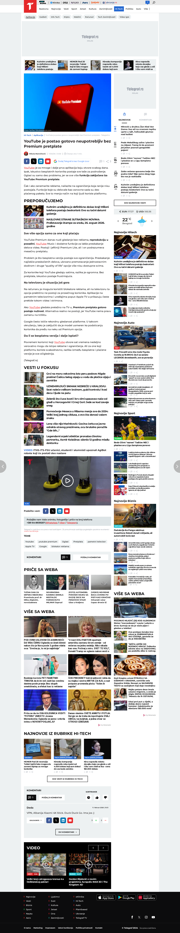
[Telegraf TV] (153, 917)
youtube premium (48, 541)
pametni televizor (97, 541)
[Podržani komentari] (97, 797)
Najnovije (125, 232)
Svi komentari (67, 832)
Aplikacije (38, 135)
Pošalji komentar (91, 557)
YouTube (29, 167)
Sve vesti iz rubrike (67, 779)
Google (43, 546)
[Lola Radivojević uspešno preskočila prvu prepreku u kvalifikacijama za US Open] (120, 468)
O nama (27, 928)
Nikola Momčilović (37, 154)
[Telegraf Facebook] (132, 917)
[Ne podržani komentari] (105, 797)
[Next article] (177, 466)
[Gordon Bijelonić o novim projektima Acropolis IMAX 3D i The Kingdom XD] (88, 864)
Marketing (37, 928)
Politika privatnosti (84, 928)
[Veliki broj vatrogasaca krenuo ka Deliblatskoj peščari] (46, 864)
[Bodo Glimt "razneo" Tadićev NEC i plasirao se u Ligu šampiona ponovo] (135, 428)
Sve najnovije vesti (135, 203)
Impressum (50, 928)
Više (146, 9)
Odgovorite (35, 820)
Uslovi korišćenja (31, 531)
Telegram (72, 522)
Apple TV (29, 546)
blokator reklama (60, 546)
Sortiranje (91, 792)
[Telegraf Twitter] (139, 917)
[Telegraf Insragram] (146, 917)
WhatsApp (51, 522)
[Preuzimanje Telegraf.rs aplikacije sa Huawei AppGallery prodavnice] (146, 897)
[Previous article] (3, 466)
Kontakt (98, 928)
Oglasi (65, 541)
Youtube (29, 541)
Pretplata (78, 541)
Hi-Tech (27, 135)
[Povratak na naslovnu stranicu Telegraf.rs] (30, 6)
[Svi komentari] (88, 797)
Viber (62, 522)
